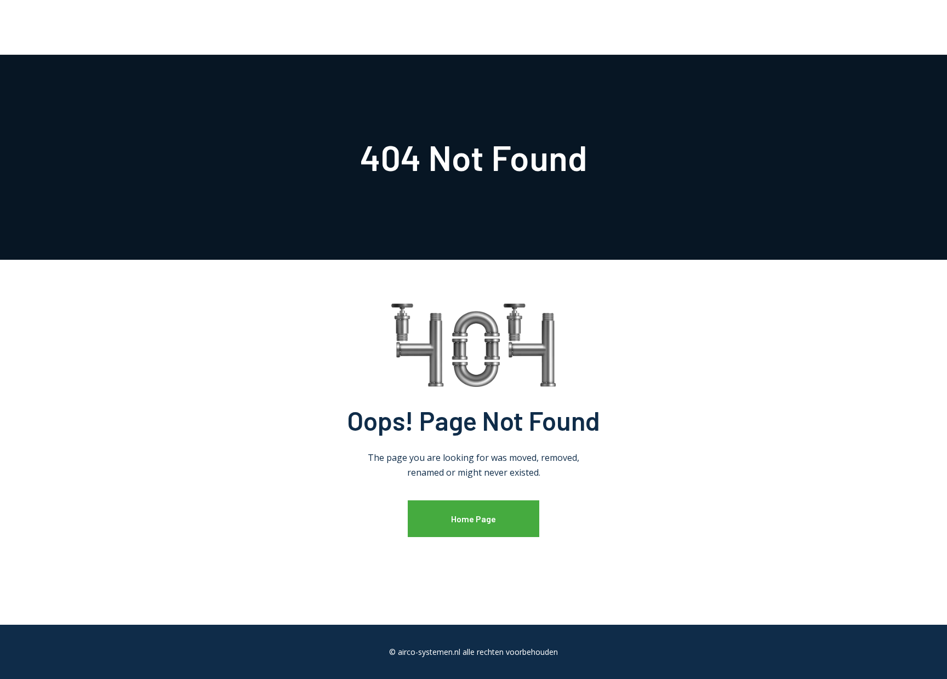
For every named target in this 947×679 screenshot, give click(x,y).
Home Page (473, 518)
